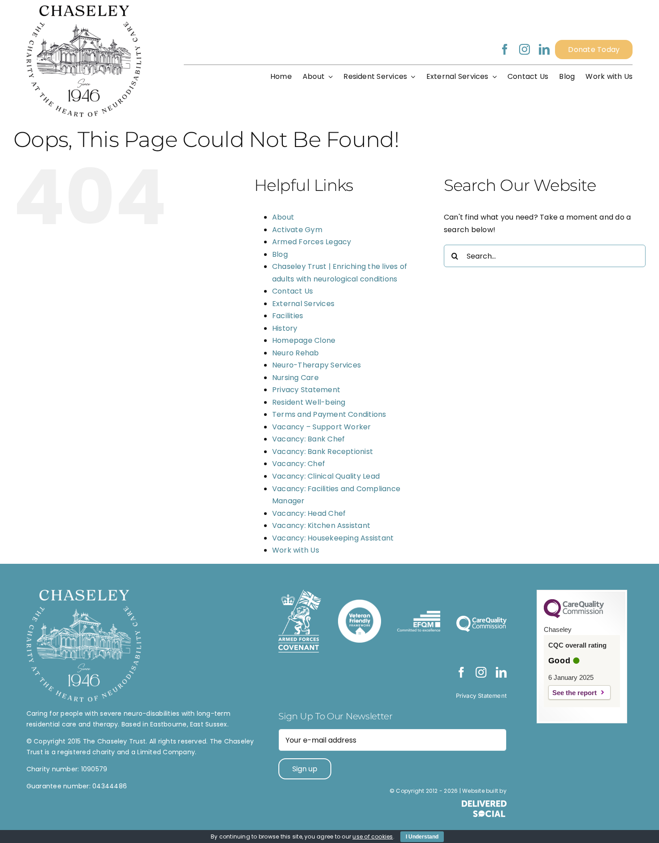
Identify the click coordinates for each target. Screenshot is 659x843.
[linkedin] (544, 49)
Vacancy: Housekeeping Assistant (333, 538)
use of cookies (372, 836)
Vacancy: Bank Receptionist (322, 451)
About (283, 217)
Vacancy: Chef (298, 463)
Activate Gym (297, 230)
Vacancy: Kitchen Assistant (321, 525)
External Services (303, 303)
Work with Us (295, 550)
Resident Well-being (309, 402)
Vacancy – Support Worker (321, 427)
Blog (280, 254)
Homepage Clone (303, 340)
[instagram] (524, 49)
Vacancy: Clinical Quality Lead (326, 476)
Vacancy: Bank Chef (308, 439)
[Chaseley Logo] (83, 9)
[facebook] (504, 49)
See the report (574, 692)
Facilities (287, 316)
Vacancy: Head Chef (309, 513)
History (285, 328)
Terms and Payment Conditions (329, 414)
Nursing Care (295, 377)
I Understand (422, 837)
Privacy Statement (306, 390)
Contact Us (292, 291)
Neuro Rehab (295, 353)
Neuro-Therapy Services (316, 365)
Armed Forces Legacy (311, 242)
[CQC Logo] (574, 615)
